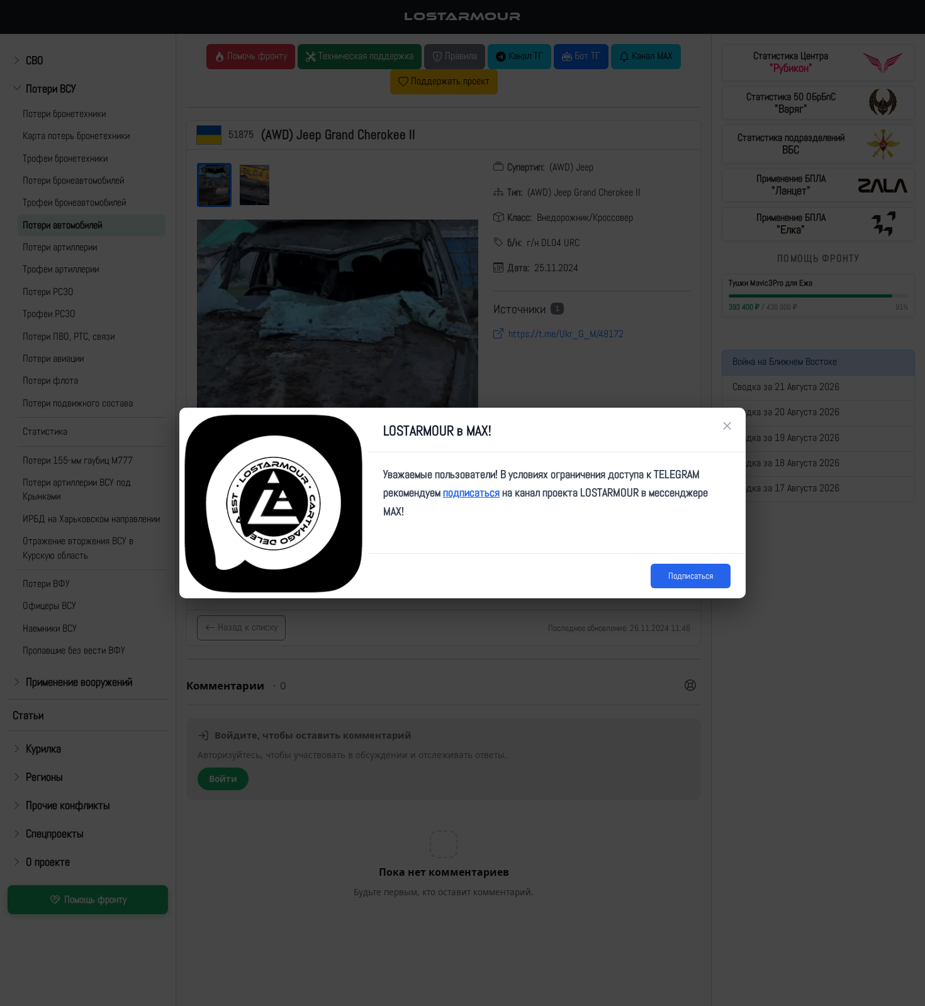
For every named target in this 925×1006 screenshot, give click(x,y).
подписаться (471, 492)
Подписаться (690, 575)
